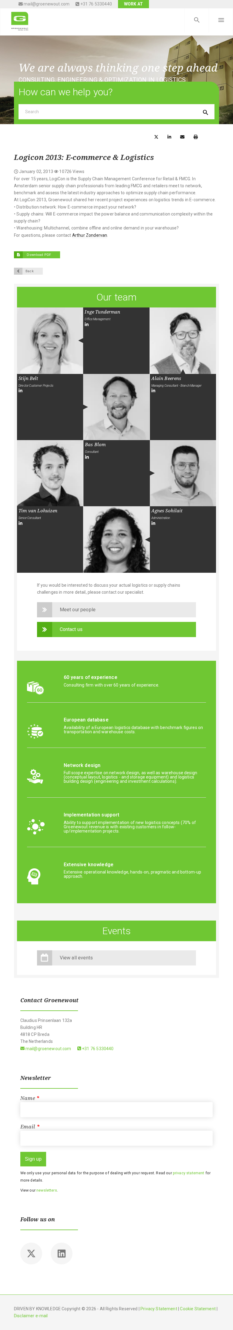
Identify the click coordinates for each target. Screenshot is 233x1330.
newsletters (46, 1190)
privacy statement (188, 1173)
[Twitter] (31, 1253)
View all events (76, 958)
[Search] (196, 20)
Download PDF (38, 255)
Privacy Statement (158, 1308)
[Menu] (221, 20)
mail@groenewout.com (46, 4)
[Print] (196, 136)
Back (29, 271)
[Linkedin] (62, 1253)
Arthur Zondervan (89, 235)
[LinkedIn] (87, 324)
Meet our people (78, 609)
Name (30, 1098)
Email (30, 1127)
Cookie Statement (197, 1308)
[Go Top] (221, 1316)
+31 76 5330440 (95, 4)
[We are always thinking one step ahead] (19, 20)
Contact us (71, 629)
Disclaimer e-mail (31, 1315)
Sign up (33, 1159)
